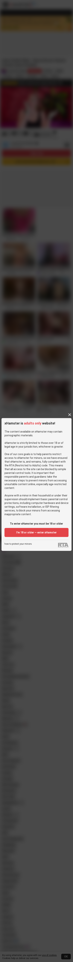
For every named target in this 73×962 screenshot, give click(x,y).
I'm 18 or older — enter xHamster (36, 532)
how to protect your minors (18, 544)
